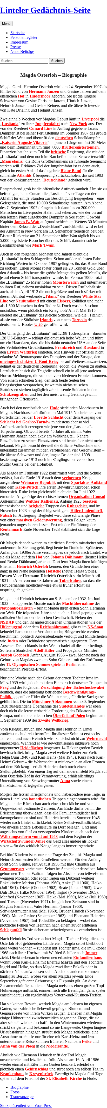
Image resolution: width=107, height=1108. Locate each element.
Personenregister (23, 37)
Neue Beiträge (22, 51)
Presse (15, 47)
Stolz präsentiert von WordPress (26, 1105)
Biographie (19, 1087)
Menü (6, 24)
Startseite (17, 33)
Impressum (19, 42)
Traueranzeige (22, 1096)
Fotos (14, 1092)
